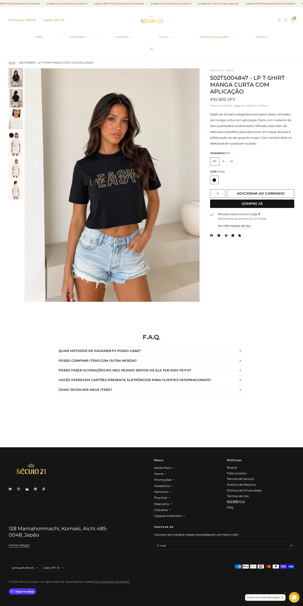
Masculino (161, 504)
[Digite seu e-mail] (290, 545)
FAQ (230, 507)
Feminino (161, 492)
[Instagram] (21, 489)
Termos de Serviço (240, 479)
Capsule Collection (168, 516)
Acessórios (162, 486)
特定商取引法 (236, 502)
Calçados (161, 510)
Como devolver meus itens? (85, 390)
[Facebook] (212, 235)
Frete (237, 105)
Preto (214, 180)
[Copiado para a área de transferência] (240, 235)
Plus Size (160, 498)
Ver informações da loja (234, 226)
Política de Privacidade (244, 490)
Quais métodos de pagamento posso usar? (100, 351)
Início (12, 62)
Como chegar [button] (19, 545)
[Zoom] (192, 75)
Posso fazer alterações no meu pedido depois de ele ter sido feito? (125, 370)
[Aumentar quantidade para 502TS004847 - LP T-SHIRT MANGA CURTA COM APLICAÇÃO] (222, 194)
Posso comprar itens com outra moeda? (98, 361)
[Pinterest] (227, 235)
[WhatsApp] (233, 235)
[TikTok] (46, 489)
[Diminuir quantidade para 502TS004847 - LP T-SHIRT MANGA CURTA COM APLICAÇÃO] (213, 194)
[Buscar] (285, 20)
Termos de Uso (238, 496)
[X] (219, 235)
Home (158, 474)
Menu (158, 460)
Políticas (234, 460)
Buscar (232, 467)
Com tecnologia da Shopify (112, 581)
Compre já (252, 204)
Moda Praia (162, 468)
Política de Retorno (241, 484)
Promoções (162, 480)
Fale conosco (237, 473)
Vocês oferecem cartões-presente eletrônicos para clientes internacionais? (135, 380)
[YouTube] (29, 489)
